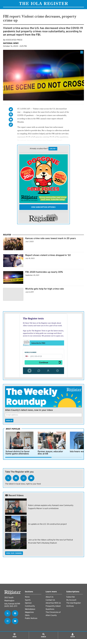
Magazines (29, 612)
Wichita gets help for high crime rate (44, 289)
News (27, 597)
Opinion (28, 603)
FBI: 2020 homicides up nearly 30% (44, 272)
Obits (27, 615)
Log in (52, 149)
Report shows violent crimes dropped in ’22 (48, 255)
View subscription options (43, 207)
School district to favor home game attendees (18, 452)
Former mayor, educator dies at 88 (50, 452)
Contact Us (50, 600)
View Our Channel (14, 553)
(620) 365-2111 (10, 606)
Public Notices (31, 618)
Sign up (9, 420)
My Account (71, 600)
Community (30, 606)
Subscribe (70, 597)
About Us (49, 597)
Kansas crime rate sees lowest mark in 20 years (50, 238)
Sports (28, 600)
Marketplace (30, 609)
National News (11, 43)
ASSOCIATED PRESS (13, 40)
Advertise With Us (53, 603)
